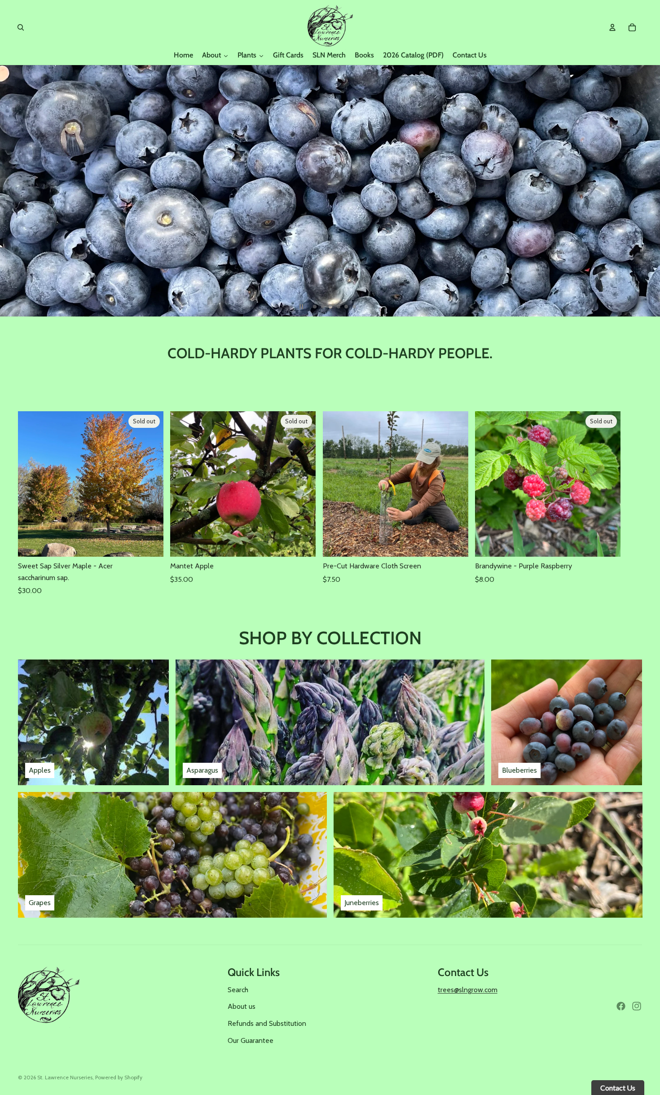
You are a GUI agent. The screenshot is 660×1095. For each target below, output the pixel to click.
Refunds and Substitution (267, 1023)
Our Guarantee (250, 1040)
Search (238, 989)
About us (241, 1006)
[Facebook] (621, 1006)
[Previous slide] (11, 191)
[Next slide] (649, 191)
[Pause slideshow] (301, 307)
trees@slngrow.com (467, 989)
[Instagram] (636, 1006)
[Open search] (21, 27)
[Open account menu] (612, 27)
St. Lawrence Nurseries (64, 1077)
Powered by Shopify (118, 1077)
